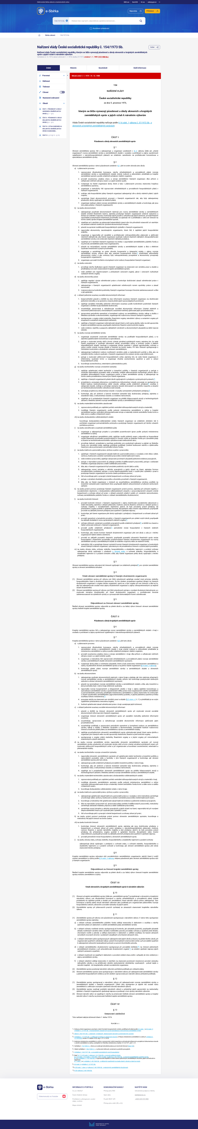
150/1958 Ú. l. (90, 1049)
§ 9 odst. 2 (145, 666)
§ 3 (75, 1058)
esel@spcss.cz (140, 1095)
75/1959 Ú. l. (86, 1046)
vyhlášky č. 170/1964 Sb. (87, 1058)
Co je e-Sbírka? (77, 1091)
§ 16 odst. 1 (123, 122)
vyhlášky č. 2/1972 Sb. (88, 1064)
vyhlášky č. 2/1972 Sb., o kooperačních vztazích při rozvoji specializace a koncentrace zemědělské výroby (107, 1031)
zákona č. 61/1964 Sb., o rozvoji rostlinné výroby (105, 1055)
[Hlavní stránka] (39, 35)
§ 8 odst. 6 (77, 1064)
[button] (48, 68)
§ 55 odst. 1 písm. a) (81, 1067)
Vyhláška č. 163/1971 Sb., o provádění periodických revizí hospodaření (96, 1052)
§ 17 (79, 1055)
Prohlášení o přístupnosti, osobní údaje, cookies (83, 1100)
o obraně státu (118, 551)
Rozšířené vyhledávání (101, 28)
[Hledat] (141, 21)
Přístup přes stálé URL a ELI (113, 1103)
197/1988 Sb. (103, 57)
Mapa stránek (77, 1105)
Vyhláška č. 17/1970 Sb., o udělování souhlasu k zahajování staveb (95, 1037)
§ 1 (119, 166)
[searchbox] (103, 21)
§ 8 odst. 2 (95, 1057)
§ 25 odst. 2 (85, 1055)
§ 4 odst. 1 (87, 1057)
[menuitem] (135, 11)
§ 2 (135, 151)
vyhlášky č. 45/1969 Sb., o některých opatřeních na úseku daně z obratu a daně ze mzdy (112, 1061)
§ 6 (119, 641)
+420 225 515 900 (141, 1099)
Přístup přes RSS (109, 1091)
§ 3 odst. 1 (141, 1029)
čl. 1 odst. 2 (78, 1061)
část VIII (131, 1046)
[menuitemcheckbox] (52, 92)
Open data (107, 1095)
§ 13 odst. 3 (104, 1057)
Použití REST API (109, 1099)
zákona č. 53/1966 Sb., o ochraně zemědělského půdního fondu (128, 1057)
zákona (153, 666)
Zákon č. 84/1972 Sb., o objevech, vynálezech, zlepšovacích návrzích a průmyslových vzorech (104, 1034)
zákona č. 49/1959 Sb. (85, 1071)
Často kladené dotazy (79, 1095)
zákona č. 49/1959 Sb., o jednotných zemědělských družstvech (108, 1067)
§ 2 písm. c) (131, 699)
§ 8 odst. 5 (149, 1029)
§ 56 (76, 1071)
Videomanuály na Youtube (48, 1096)
